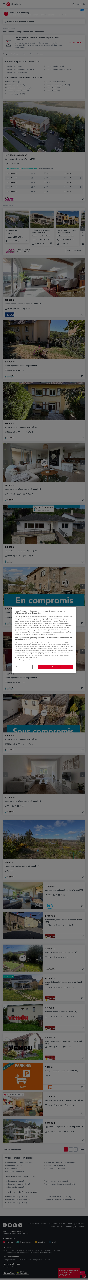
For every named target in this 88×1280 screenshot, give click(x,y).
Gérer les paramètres (23, 667)
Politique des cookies (47, 634)
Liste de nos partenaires (23, 660)
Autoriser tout (55, 667)
